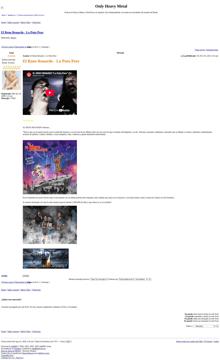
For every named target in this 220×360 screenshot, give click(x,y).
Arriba (4, 276)
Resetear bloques (29, 351)
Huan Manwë (27, 353)
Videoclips (36, 22)
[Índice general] (2, 8)
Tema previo (200, 50)
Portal (3, 22)
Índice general (13, 22)
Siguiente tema (212, 50)
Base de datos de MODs (11, 351)
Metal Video (25, 22)
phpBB (14, 346)
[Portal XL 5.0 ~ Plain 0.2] (12, 358)
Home (3, 15)
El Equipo (208, 341)
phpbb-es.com (43, 353)
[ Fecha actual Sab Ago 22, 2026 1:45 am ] (31, 15)
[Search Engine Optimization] (7, 355)
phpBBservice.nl (38, 349)
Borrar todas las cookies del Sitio (189, 341)
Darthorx (18, 349)
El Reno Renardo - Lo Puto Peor (22, 32)
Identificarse (11, 15)
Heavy (13, 38)
